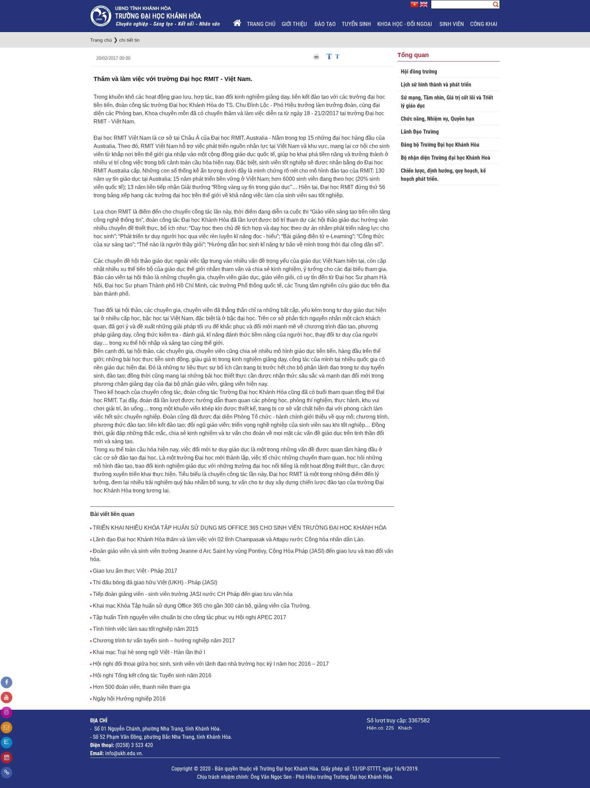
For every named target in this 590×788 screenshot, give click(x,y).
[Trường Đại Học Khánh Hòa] (155, 15)
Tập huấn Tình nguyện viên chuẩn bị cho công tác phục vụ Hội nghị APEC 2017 (189, 617)
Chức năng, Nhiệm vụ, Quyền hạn (437, 119)
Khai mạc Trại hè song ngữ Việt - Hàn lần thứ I (149, 652)
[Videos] (6, 697)
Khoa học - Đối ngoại (405, 24)
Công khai (484, 24)
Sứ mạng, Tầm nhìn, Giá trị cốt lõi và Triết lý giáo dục (447, 101)
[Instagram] (6, 712)
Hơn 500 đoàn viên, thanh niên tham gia (141, 687)
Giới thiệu (295, 24)
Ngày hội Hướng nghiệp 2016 (129, 699)
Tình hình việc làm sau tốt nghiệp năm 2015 (145, 629)
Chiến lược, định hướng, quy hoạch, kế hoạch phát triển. (443, 174)
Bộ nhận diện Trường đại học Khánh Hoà (445, 157)
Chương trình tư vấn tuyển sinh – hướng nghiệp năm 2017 (164, 640)
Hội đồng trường (419, 71)
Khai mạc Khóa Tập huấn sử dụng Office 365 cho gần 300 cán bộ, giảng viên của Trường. (202, 606)
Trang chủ (261, 24)
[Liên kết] (6, 772)
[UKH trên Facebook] (6, 682)
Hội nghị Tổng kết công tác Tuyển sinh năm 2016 (152, 675)
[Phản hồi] (6, 727)
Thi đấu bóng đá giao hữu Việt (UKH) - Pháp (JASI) (155, 582)
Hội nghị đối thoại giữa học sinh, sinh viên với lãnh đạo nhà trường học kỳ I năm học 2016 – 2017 (211, 664)
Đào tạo (325, 24)
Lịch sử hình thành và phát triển (436, 84)
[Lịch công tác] (6, 757)
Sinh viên (451, 24)
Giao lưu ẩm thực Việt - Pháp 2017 (135, 571)
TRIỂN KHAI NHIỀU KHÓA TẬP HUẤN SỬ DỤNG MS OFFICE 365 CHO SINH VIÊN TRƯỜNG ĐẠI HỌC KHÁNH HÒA (240, 528)
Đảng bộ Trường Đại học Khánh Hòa (440, 144)
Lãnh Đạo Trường (420, 131)
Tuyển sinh (356, 24)
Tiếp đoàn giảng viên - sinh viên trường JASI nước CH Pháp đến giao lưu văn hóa (193, 594)
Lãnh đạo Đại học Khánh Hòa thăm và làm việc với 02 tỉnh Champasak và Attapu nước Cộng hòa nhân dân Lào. (229, 539)
